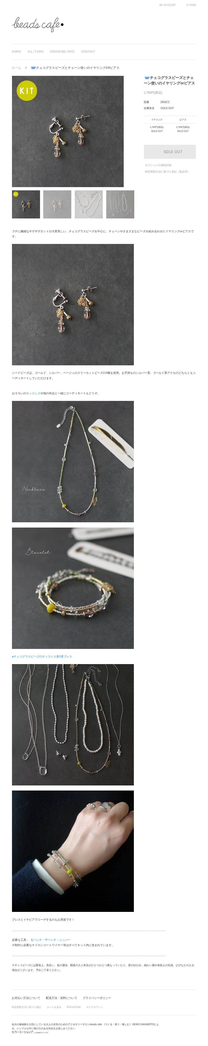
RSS (69, 1007)
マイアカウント (94, 1007)
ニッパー (64, 939)
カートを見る (54, 1007)
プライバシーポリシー (97, 997)
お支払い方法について (26, 997)
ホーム (16, 68)
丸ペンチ (36, 939)
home (16, 52)
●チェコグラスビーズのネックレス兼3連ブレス (42, 656)
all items (35, 52)
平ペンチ (50, 939)
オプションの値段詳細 (158, 165)
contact (88, 52)
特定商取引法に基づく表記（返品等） (167, 171)
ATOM (77, 1007)
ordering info (62, 52)
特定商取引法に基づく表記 (26, 1007)
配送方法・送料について (61, 997)
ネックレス (33, 393)
